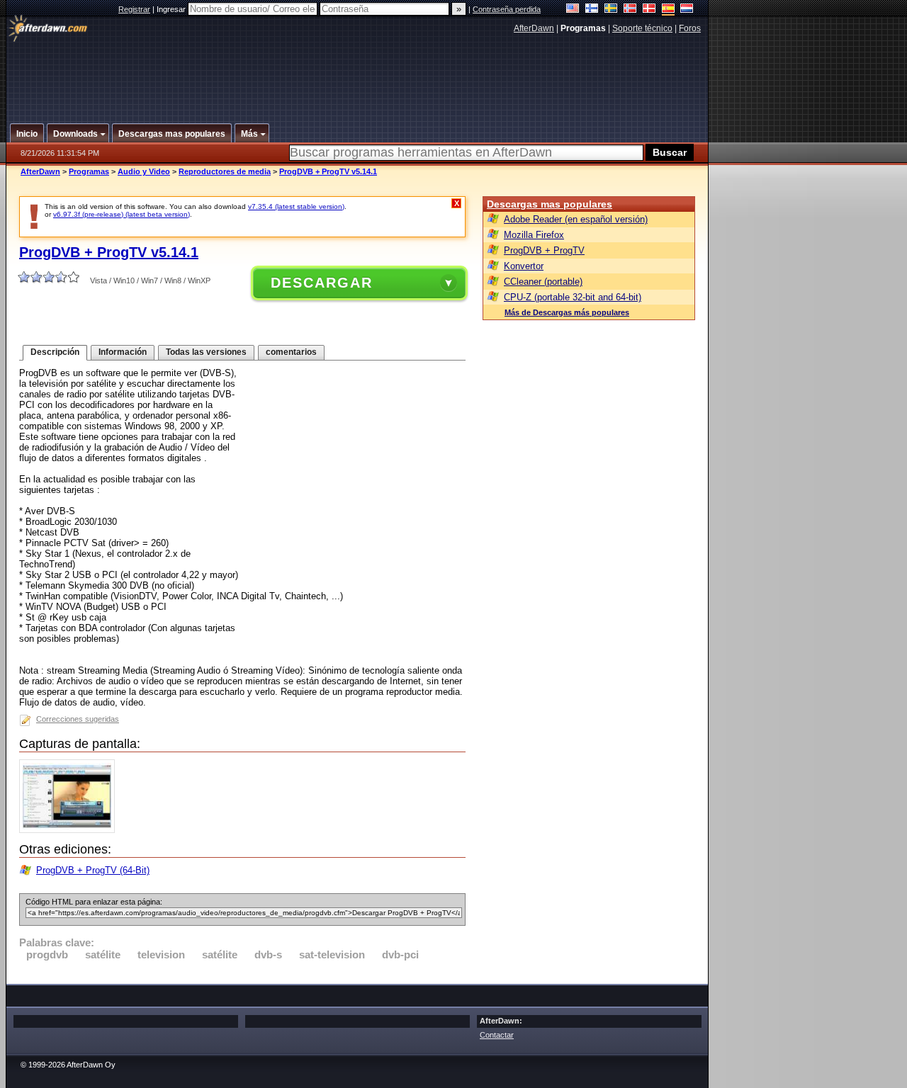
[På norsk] (630, 10)
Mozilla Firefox (534, 235)
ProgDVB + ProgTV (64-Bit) (93, 870)
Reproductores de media (225, 171)
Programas (89, 171)
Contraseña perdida (507, 9)
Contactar (497, 1035)
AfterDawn (534, 28)
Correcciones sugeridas (77, 719)
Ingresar (172, 9)
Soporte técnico (642, 28)
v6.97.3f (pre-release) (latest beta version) (121, 214)
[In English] (573, 10)
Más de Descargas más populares (567, 312)
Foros (690, 28)
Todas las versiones (206, 352)
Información (122, 352)
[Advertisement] (358, 73)
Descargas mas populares (549, 204)
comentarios (291, 352)
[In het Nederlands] (687, 10)
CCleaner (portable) (543, 281)
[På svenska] (611, 10)
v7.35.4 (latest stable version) (296, 206)
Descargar (322, 282)
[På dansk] (649, 10)
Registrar (134, 9)
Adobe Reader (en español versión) (576, 219)
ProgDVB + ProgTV (544, 250)
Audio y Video (144, 171)
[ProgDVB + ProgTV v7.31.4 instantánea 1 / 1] (70, 829)
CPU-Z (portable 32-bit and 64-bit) (572, 297)
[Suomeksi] (592, 10)
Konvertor (523, 266)
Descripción (54, 352)
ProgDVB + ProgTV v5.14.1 (328, 171)
